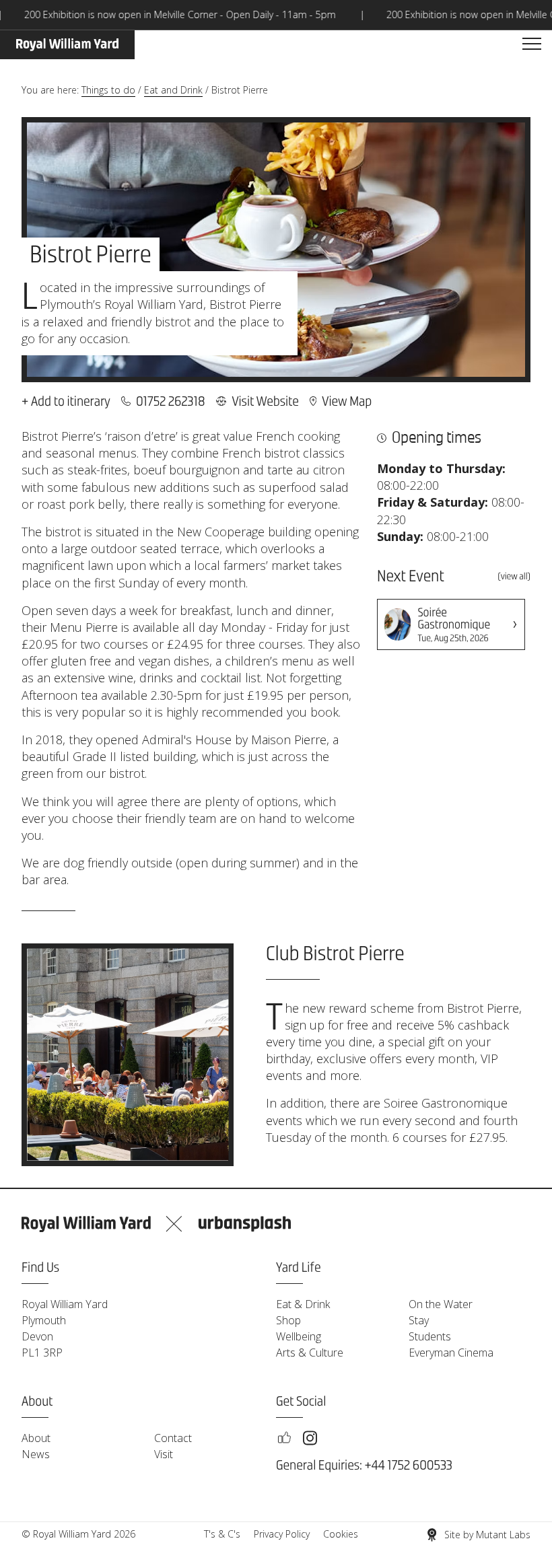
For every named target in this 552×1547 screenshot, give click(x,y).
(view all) (513, 577)
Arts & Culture (309, 1352)
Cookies (340, 1533)
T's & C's (222, 1533)
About (36, 1438)
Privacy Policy (282, 1533)
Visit (163, 1454)
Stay (419, 1320)
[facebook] (284, 1438)
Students (430, 1336)
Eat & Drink (303, 1304)
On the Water (441, 1304)
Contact (173, 1438)
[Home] (67, 44)
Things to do (108, 89)
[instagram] (310, 1438)
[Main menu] (531, 44)
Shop (288, 1320)
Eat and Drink (173, 89)
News (36, 1454)
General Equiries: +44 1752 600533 (364, 1466)
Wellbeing (298, 1336)
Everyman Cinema (451, 1352)
